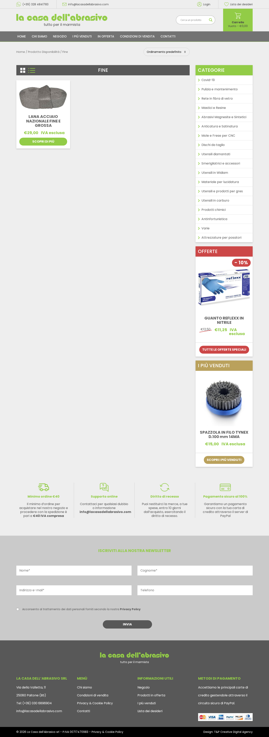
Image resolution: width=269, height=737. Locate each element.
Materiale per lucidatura (220, 182)
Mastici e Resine (213, 108)
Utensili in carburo (215, 200)
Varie (205, 228)
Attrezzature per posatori (221, 237)
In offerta (106, 36)
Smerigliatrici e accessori (220, 163)
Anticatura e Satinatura (219, 126)
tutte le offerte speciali (224, 349)
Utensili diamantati (215, 154)
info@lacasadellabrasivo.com (39, 711)
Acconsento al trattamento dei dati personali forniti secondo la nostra (81, 609)
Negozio (60, 36)
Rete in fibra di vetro (217, 98)
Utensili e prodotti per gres (222, 191)
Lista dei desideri (149, 711)
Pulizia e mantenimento (219, 89)
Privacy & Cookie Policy (95, 703)
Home (21, 36)
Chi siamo (39, 36)
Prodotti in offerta (151, 695)
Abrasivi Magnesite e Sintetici (223, 117)
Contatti (167, 36)
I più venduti (82, 36)
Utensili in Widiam (214, 172)
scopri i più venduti (224, 460)
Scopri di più (43, 141)
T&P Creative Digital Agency (233, 732)
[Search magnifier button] (210, 20)
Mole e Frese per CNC (218, 135)
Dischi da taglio (213, 145)
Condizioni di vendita (137, 36)
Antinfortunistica (214, 219)
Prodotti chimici (213, 209)
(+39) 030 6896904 (37, 703)
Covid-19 (208, 80)
